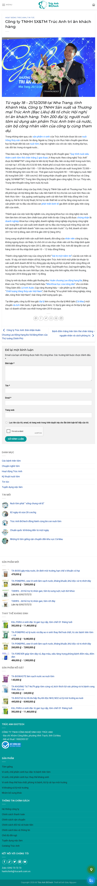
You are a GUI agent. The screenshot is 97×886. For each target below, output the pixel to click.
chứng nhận (83, 217)
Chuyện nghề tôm (11, 466)
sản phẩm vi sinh (41, 136)
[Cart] (93, 5)
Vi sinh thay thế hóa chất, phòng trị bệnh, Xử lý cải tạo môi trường (34, 782)
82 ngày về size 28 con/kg (23, 512)
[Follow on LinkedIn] (19, 862)
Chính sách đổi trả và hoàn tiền (17, 824)
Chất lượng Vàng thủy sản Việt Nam (24, 291)
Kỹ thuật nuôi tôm (11, 476)
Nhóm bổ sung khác (12, 792)
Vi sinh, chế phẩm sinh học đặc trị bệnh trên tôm (26, 772)
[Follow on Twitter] (14, 862)
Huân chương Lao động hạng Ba (66, 280)
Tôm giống (7, 766)
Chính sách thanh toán (13, 814)
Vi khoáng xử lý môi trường (15, 787)
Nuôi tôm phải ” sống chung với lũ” (27, 503)
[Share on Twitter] (46, 318)
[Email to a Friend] (51, 318)
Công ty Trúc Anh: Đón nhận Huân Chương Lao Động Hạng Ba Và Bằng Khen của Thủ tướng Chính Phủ (24, 334)
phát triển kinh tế (50, 203)
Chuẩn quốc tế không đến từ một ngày (29, 530)
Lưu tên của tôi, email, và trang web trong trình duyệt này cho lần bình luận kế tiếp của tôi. (49, 422)
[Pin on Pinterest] (56, 318)
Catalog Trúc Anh (11, 845)
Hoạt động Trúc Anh (15, 17)
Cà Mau (80, 301)
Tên (7, 385)
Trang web (9, 410)
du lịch (16, 305)
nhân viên (70, 238)
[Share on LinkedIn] (61, 318)
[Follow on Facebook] (4, 862)
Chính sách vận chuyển (13, 819)
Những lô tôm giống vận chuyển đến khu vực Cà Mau (36, 539)
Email (8, 398)
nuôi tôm (34, 143)
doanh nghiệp (12, 221)
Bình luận (9, 363)
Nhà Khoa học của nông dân (61, 284)
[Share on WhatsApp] (35, 318)
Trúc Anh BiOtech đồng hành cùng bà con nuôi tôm (35, 521)
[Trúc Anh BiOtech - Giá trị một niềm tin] (48, 5)
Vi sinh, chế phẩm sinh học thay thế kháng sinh (25, 777)
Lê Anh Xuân (27, 287)
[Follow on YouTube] (25, 862)
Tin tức (30, 17)
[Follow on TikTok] (9, 862)
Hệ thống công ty (10, 809)
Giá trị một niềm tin (61, 256)
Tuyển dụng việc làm (12, 487)
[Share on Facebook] (41, 318)
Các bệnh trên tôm (11, 460)
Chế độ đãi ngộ (9, 835)
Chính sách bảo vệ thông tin (16, 830)
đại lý (41, 301)
